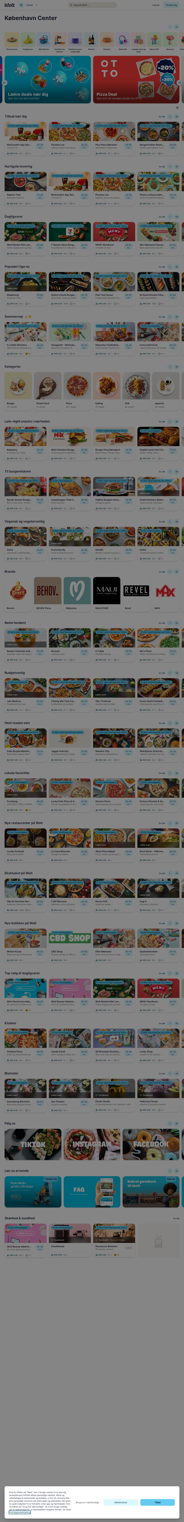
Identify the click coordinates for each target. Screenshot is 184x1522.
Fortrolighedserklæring (19, 1512)
